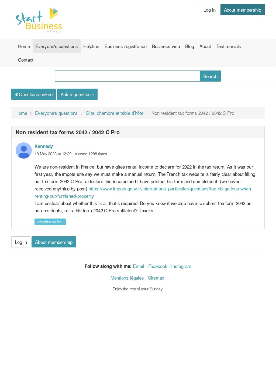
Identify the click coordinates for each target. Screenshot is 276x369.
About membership (242, 9)
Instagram (181, 266)
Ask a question (76, 94)
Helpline (91, 46)
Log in (209, 9)
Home (24, 46)
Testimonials (228, 46)
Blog (189, 46)
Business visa (166, 46)
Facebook (157, 266)
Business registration (126, 46)
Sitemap (156, 277)
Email (138, 266)
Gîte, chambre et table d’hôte (114, 112)
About (205, 46)
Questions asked (36, 94)
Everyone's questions (56, 46)
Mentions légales (127, 277)
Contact (25, 59)
